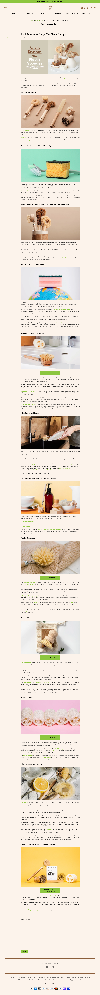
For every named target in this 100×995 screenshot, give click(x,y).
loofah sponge (59, 749)
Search (5, 7)
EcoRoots (48, 984)
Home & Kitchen (72, 14)
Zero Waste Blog (39, 20)
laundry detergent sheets (41, 470)
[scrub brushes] (50, 111)
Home (32, 20)
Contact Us (13, 977)
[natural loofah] (50, 717)
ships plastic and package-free (31, 596)
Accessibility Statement (60, 980)
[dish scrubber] (50, 637)
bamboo (68, 251)
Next (12, 37)
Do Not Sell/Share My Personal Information (37, 980)
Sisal (72, 602)
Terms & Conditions (84, 977)
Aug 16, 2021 (24, 37)
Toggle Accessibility (76, 980)
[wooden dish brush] (50, 352)
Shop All (31, 14)
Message (23, 932)
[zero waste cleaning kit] (50, 866)
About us (86, 14)
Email (52, 925)
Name (22, 925)
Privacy (20, 980)
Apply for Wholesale (39, 977)
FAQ (62, 977)
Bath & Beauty (44, 14)
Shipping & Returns (53, 977)
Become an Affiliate (25, 977)
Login (94, 7)
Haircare (58, 14)
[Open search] (2, 7)
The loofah (47, 757)
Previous (7, 37)
